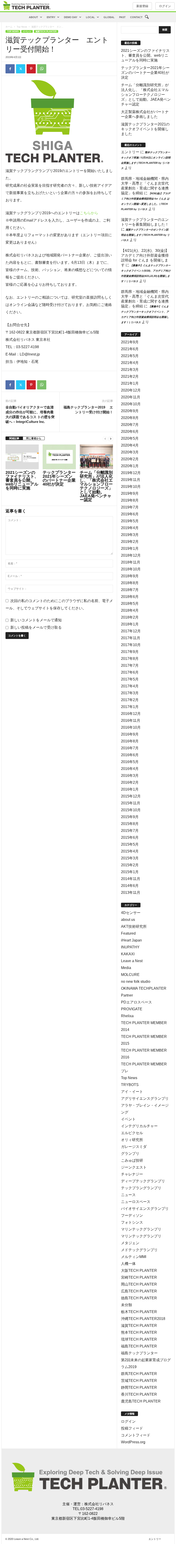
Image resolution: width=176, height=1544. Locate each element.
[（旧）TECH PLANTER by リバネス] (26, 5)
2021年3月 (130, 370)
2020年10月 (131, 404)
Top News (22, 26)
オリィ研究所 (132, 1140)
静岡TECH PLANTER (139, 1387)
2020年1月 (130, 466)
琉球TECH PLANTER (139, 1339)
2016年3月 (130, 776)
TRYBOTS (130, 1085)
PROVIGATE (131, 1009)
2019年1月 (130, 548)
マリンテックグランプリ (141, 1229)
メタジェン (130, 1243)
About (33, 17)
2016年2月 (130, 782)
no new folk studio (135, 981)
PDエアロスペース (136, 1002)
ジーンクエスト (134, 1167)
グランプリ (130, 1153)
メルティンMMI (133, 1257)
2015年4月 (130, 851)
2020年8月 (130, 418)
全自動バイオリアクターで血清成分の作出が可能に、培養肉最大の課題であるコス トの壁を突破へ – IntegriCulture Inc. (30, 414)
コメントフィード (135, 1435)
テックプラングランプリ (141, 1188)
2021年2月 (130, 376)
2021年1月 (130, 383)
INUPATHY (130, 947)
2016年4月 (130, 769)
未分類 (126, 1305)
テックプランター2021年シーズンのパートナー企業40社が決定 (59, 478)
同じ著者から (33, 438)
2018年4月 (130, 610)
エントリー (130, 152)
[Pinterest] (31, 68)
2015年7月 (130, 831)
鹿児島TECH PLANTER (141, 1401)
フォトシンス (132, 1222)
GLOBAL (109, 17)
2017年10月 (131, 645)
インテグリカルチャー (139, 1126)
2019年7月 (130, 507)
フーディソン (132, 1215)
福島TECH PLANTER (139, 1346)
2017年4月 (130, 686)
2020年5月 (130, 438)
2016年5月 (130, 762)
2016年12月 (131, 714)
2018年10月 (131, 569)
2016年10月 (131, 727)
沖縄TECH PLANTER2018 (143, 1319)
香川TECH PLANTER (139, 1394)
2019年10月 (131, 487)
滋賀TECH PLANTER (46, 31)
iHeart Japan (131, 940)
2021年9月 (130, 342)
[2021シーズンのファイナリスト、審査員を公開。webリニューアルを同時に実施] (22, 456)
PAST (122, 17)
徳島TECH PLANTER (139, 1298)
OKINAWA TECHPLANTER (143, 988)
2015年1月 (130, 872)
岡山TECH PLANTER (139, 1284)
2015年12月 (131, 796)
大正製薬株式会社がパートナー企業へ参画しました (145, 114)
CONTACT (136, 17)
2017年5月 (130, 679)
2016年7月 (130, 748)
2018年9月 (130, 576)
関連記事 (14, 438)
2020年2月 (130, 459)
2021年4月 (130, 363)
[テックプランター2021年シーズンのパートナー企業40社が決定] (59, 456)
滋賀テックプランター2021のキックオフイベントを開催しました (145, 129)
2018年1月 (130, 624)
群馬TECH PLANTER (139, 1374)
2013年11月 (130, 892)
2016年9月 (130, 734)
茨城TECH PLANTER (139, 1381)
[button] (147, 17)
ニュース (128, 1195)
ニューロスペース (135, 1202)
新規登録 (142, 6)
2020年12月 (131, 390)
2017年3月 (130, 693)
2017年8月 (130, 659)
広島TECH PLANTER (139, 1291)
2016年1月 (130, 789)
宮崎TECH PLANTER (139, 1277)
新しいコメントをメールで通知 (36, 620)
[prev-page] (105, 438)
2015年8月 (130, 824)
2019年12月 (131, 473)
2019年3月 (130, 535)
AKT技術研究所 (134, 926)
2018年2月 (130, 617)
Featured (128, 933)
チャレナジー (132, 1174)
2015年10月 (131, 810)
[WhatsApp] (41, 68)
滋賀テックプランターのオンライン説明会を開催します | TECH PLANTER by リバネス (145, 235)
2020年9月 (130, 411)
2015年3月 (130, 858)
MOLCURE (130, 975)
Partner (127, 995)
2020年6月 (130, 431)
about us (128, 920)
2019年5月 (130, 521)
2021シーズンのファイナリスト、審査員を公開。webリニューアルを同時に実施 (22, 480)
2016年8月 (130, 741)
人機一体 (128, 1264)
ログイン (165, 6)
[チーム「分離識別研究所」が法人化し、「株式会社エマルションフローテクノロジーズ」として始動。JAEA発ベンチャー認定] (96, 456)
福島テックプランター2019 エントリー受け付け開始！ (88, 409)
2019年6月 (130, 514)
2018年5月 (130, 603)
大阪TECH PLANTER (139, 1270)
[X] (20, 68)
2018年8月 (130, 583)
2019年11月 (130, 480)
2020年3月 (130, 452)
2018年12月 (131, 555)
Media (126, 968)
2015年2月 (130, 865)
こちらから (89, 213)
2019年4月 (130, 528)
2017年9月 (130, 652)
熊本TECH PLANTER (139, 1332)
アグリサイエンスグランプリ (145, 1098)
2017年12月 (131, 631)
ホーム (9, 26)
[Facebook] (10, 68)
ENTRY (51, 17)
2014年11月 (130, 879)
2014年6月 (130, 886)
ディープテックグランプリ (143, 1181)
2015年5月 (130, 844)
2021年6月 (130, 349)
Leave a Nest (132, 961)
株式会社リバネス (99, 1504)
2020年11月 (130, 397)
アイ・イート (132, 1092)
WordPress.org (133, 1442)
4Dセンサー (130, 913)
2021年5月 (130, 356)
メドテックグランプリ (139, 1250)
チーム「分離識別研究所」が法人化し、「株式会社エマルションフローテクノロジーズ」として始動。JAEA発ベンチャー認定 (96, 486)
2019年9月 (130, 493)
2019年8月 (130, 500)
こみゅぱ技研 (132, 1160)
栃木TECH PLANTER (139, 1312)
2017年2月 (130, 700)
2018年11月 (130, 562)
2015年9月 (130, 817)
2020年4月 (130, 445)
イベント (27, 31)
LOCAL (90, 17)
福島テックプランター (139, 1353)
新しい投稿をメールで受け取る (36, 627)
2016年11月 (130, 720)
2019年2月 (130, 542)
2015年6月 (130, 837)
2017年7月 (130, 665)
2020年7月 (130, 425)
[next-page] (110, 438)
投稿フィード (132, 1428)
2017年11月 (130, 638)
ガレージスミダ (134, 1147)
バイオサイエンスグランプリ (145, 1209)
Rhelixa (127, 1016)
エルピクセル (132, 1133)
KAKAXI (128, 954)
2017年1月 (130, 707)
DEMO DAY (70, 17)
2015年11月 (130, 803)
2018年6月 (130, 597)
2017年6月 (130, 672)
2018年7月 (130, 590)
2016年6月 (130, 755)
